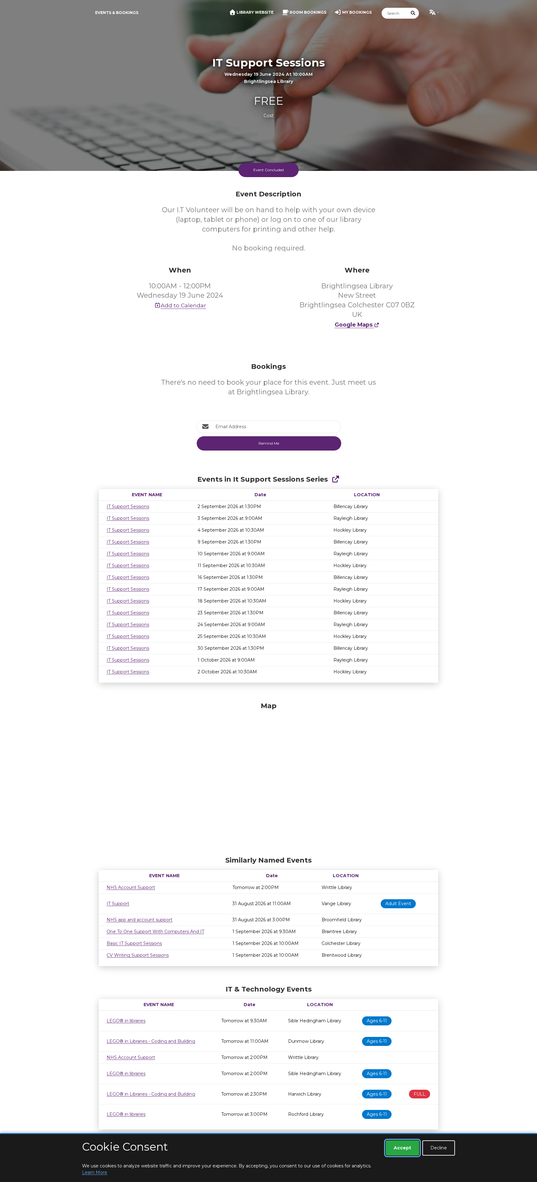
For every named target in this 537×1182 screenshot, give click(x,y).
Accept (402, 1148)
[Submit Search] (413, 13)
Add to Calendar (183, 305)
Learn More (94, 1172)
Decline (438, 1148)
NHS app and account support (139, 920)
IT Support (118, 903)
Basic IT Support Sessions (134, 943)
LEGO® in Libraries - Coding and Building (151, 1041)
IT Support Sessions (128, 506)
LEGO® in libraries (126, 1021)
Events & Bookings (116, 12)
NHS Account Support (131, 887)
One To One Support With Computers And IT (155, 931)
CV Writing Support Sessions (138, 955)
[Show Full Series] (335, 479)
